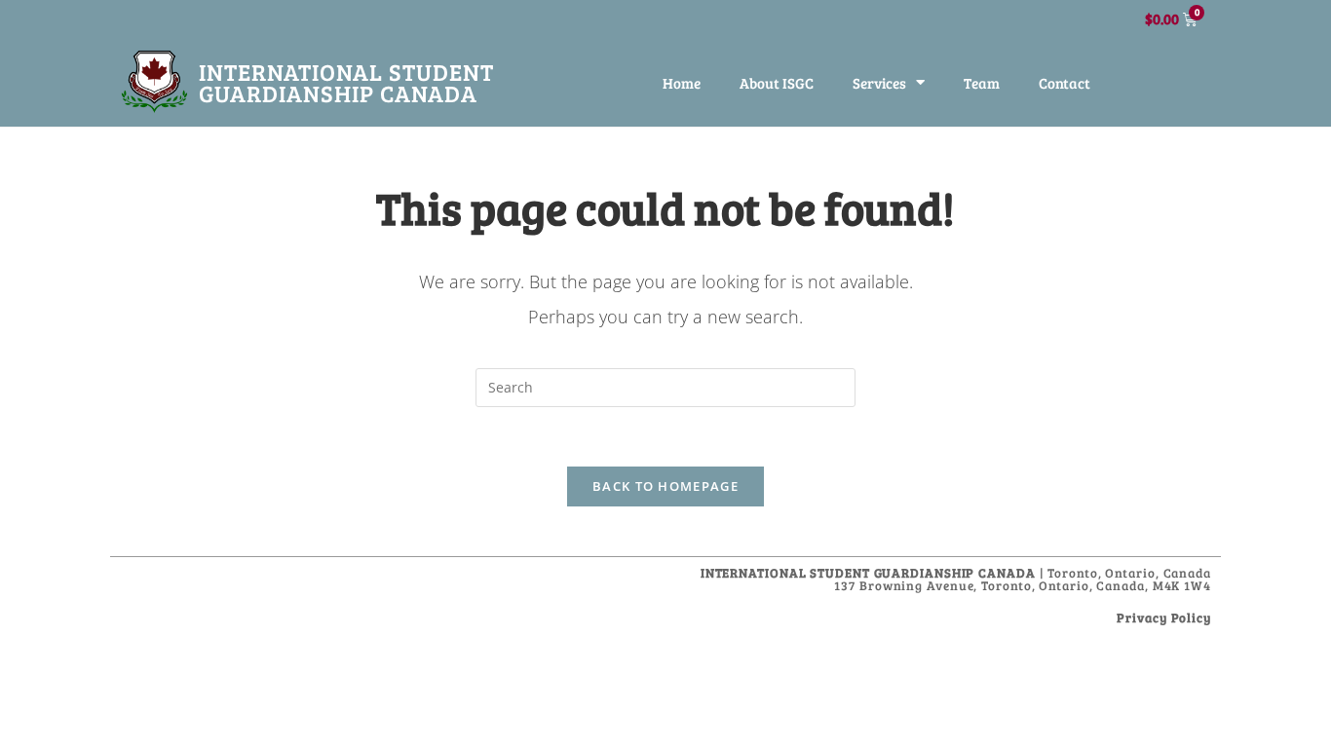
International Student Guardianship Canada (346, 82)
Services (879, 83)
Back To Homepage (665, 486)
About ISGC (777, 83)
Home (682, 83)
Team (982, 83)
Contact (1064, 83)
